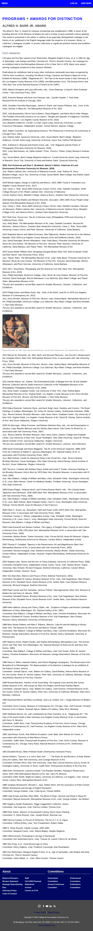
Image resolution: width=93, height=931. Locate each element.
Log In (73, 3)
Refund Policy (53, 912)
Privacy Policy (40, 912)
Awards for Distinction (56, 19)
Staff (27, 878)
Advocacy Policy (9, 890)
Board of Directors (10, 878)
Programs (13, 19)
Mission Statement (10, 881)
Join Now (86, 3)
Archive (28, 887)
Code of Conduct (9, 894)
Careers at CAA (31, 890)
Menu (5, 3)
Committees (56, 871)
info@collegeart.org (46, 925)
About (6, 871)
